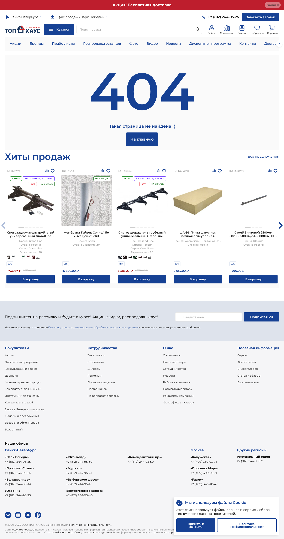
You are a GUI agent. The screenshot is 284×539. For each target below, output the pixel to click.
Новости (173, 44)
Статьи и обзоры (249, 375)
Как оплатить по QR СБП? (22, 389)
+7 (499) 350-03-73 (203, 462)
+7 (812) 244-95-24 (79, 473)
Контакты (247, 44)
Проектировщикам (101, 382)
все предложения (263, 156)
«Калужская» (200, 457)
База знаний (14, 429)
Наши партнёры (174, 362)
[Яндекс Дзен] (28, 515)
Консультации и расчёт (21, 368)
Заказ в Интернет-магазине (24, 409)
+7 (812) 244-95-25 (18, 462)
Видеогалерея (247, 368)
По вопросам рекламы (103, 395)
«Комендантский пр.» (144, 457)
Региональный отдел (253, 457)
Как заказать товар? (19, 402)
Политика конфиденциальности (90, 524)
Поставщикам (97, 389)
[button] (21, 227)
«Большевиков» (17, 479)
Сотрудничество (174, 368)
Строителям (96, 362)
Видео (152, 44)
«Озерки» (12, 491)
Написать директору (177, 389)
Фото (133, 44)
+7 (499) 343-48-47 (203, 484)
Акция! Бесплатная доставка (142, 5)
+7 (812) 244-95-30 (79, 462)
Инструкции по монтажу (22, 395)
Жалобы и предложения (22, 416)
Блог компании (248, 382)
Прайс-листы (63, 44)
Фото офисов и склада (178, 402)
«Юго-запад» (76, 457)
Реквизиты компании (178, 395)
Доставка (11, 375)
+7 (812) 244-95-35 (18, 495)
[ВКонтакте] (8, 515)
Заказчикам (96, 355)
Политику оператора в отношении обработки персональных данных (93, 327)
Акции (15, 44)
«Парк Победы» (17, 457)
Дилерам (94, 368)
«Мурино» (74, 468)
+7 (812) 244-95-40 (79, 495)
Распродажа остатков (102, 44)
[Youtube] (18, 515)
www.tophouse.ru (23, 529)
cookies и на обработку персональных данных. (82, 532)
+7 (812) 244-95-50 (140, 462)
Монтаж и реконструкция (23, 382)
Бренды (37, 44)
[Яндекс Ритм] (38, 515)
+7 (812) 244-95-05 (18, 473)
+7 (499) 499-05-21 (203, 473)
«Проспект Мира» (204, 468)
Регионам (94, 375)
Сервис (242, 355)
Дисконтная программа (210, 44)
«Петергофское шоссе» (84, 491)
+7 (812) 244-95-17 (78, 484)
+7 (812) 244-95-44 (18, 484)
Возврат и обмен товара (22, 422)
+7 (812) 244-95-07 (250, 461)
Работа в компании (176, 382)
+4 (38, 257)
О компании (171, 355)
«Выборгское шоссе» (82, 479)
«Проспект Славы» (19, 468)
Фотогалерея (246, 362)
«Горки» (196, 479)
